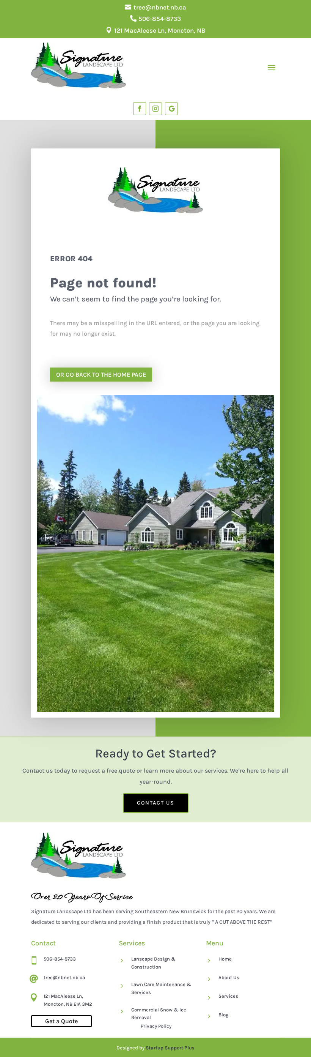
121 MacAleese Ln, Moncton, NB (160, 30)
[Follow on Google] (171, 108)
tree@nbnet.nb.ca (160, 7)
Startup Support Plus (170, 1048)
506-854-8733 (159, 18)
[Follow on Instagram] (155, 108)
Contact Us (155, 803)
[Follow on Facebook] (139, 108)
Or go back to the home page (101, 374)
